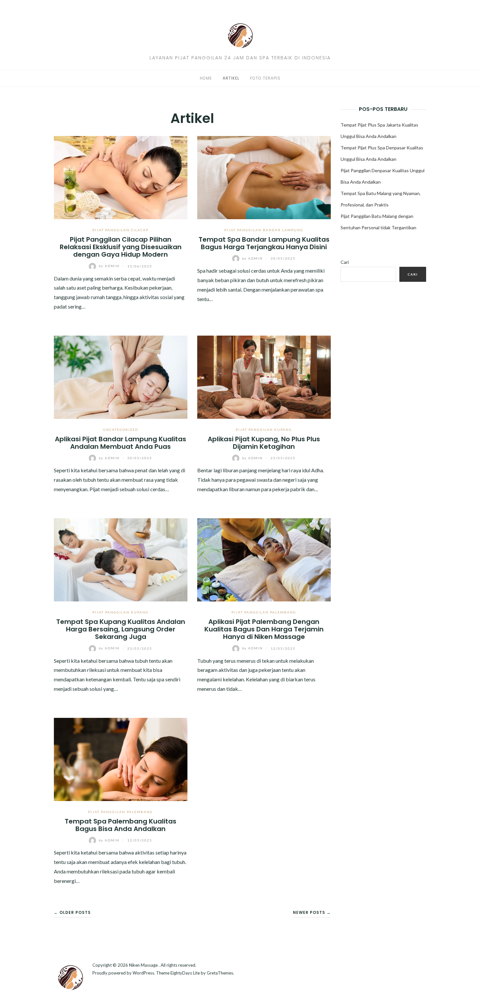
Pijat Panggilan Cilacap (120, 230)
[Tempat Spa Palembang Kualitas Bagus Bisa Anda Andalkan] (120, 758)
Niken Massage (144, 965)
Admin (110, 266)
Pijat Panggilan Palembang (264, 612)
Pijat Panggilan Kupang (264, 429)
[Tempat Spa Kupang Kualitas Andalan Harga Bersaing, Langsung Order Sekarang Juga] (120, 559)
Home (206, 78)
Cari (345, 262)
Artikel (231, 78)
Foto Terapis (265, 78)
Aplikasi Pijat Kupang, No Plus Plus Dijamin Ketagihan (264, 442)
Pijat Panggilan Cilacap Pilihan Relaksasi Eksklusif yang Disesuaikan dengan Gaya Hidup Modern (121, 247)
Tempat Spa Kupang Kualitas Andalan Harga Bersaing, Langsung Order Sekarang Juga (120, 629)
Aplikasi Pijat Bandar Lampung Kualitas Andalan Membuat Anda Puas (120, 442)
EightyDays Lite (185, 973)
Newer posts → (312, 912)
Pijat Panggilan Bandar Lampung (263, 230)
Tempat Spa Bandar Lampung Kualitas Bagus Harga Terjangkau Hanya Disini (264, 243)
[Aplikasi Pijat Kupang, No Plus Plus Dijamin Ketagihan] (264, 376)
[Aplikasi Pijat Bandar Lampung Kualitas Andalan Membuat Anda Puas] (120, 376)
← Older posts (72, 912)
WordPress (143, 973)
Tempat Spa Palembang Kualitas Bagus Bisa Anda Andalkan (120, 825)
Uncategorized (120, 429)
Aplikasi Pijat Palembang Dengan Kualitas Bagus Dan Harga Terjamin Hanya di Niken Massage (264, 629)
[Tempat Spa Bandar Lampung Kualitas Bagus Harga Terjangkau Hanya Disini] (264, 177)
